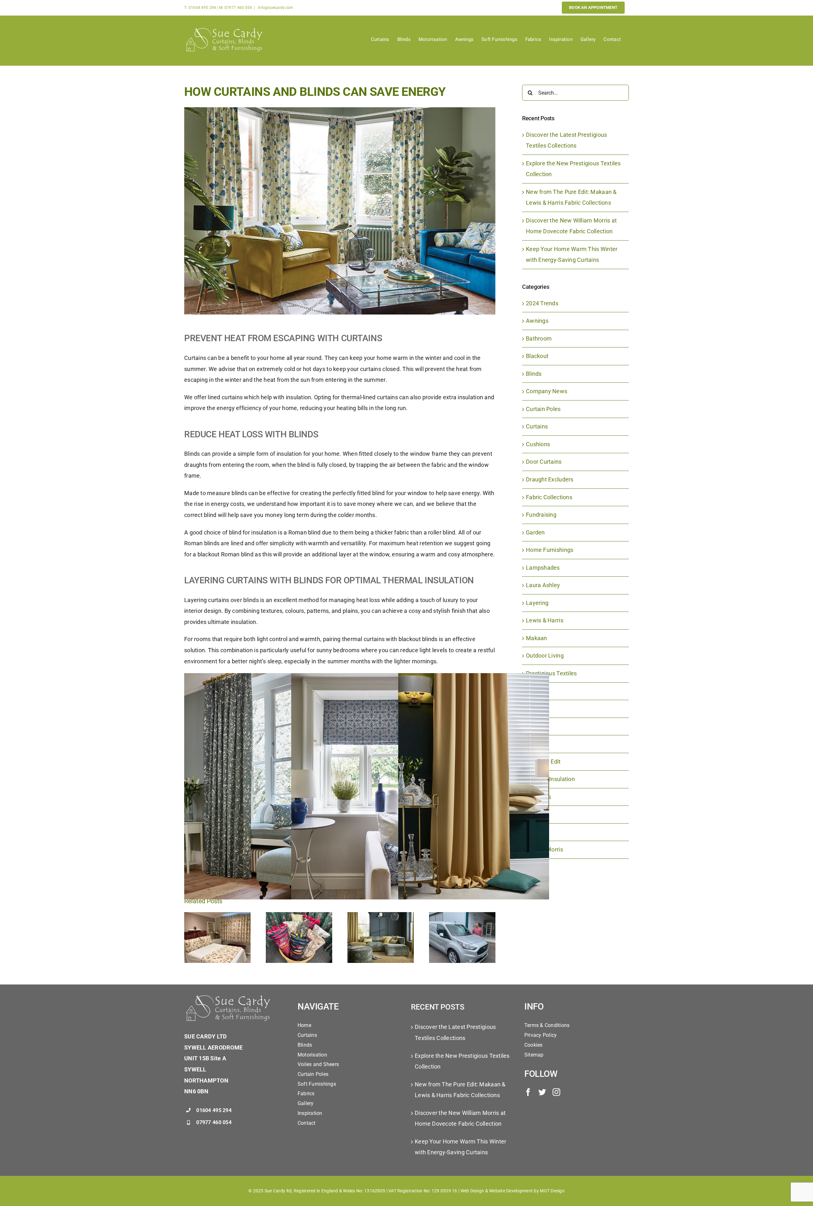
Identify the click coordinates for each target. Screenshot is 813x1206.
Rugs (532, 726)
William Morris (544, 849)
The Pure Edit (543, 761)
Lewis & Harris (544, 620)
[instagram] (556, 1092)
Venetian (537, 832)
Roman (535, 708)
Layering (537, 603)
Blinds (534, 373)
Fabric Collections (549, 497)
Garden (535, 532)
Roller (533, 691)
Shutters (537, 743)
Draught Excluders (550, 479)
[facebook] (528, 1092)
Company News (546, 391)
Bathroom (539, 338)
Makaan (536, 638)
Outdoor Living (545, 655)
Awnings (537, 320)
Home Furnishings (549, 550)
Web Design (472, 1190)
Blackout (537, 356)
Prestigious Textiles (551, 673)
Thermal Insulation (550, 779)
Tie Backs (538, 796)
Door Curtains (544, 461)
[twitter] (542, 1092)
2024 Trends (542, 303)
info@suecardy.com (275, 7)
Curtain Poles (543, 409)
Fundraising (541, 514)
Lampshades (543, 567)
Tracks (534, 814)
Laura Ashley (543, 585)
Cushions (538, 444)
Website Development (511, 1190)
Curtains (537, 426)
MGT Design (552, 1190)
